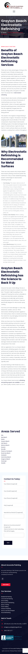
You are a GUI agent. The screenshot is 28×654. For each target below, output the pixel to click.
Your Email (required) (10, 491)
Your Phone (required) (10, 498)
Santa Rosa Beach (6, 457)
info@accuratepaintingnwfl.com (13, 627)
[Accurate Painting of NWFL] (14, 6)
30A (2, 435)
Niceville (3, 449)
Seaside (3, 463)
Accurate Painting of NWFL (17, 648)
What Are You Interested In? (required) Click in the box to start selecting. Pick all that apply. (14, 528)
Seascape (4, 461)
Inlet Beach (4, 443)
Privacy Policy (13, 651)
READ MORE (6, 584)
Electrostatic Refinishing (7, 602)
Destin (3, 439)
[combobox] (14, 516)
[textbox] (4, 515)
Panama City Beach (6, 451)
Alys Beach (4, 437)
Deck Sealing (4, 600)
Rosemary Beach (5, 453)
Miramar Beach (5, 445)
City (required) (8, 505)
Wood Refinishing (5, 612)
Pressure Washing (6, 608)
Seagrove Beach (5, 459)
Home (4, 32)
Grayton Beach (5, 441)
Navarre (3, 447)
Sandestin (4, 455)
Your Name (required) (10, 484)
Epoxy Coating (5, 604)
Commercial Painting (7, 598)
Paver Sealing (4, 606)
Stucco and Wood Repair (8, 610)
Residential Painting (6, 596)
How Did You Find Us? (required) (13, 512)
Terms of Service (22, 651)
